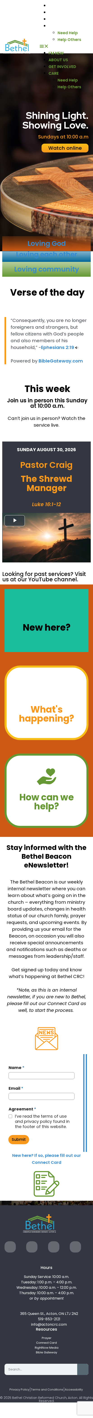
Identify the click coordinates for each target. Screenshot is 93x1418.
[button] (65, 46)
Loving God (47, 243)
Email (16, 1088)
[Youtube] (53, 1247)
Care (54, 26)
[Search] (82, 1369)
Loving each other (46, 254)
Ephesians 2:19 (57, 347)
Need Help (68, 33)
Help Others (69, 39)
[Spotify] (75, 1247)
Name (16, 1067)
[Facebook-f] (10, 1247)
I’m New (57, 5)
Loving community (46, 269)
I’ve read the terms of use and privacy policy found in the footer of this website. (42, 1121)
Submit (19, 1139)
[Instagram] (31, 1247)
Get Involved (64, 19)
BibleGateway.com (61, 361)
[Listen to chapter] (76, 347)
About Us (60, 12)
